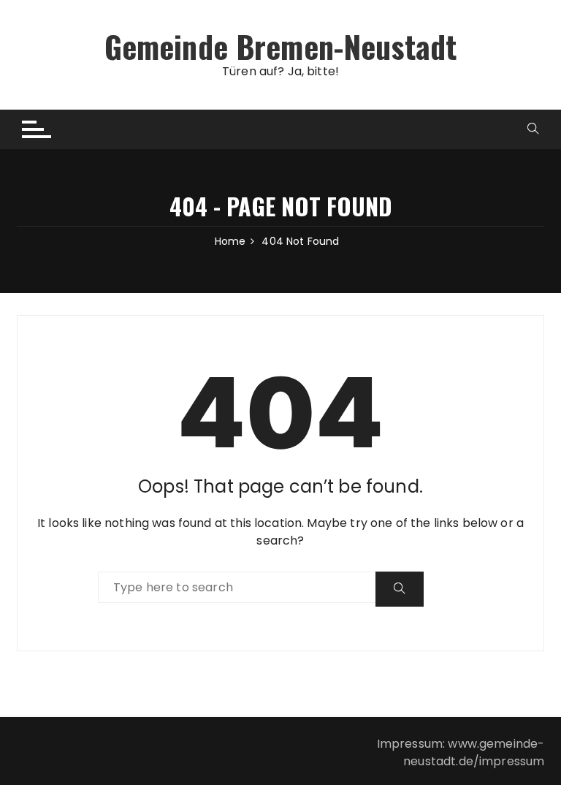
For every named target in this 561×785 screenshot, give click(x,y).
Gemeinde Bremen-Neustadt (280, 46)
